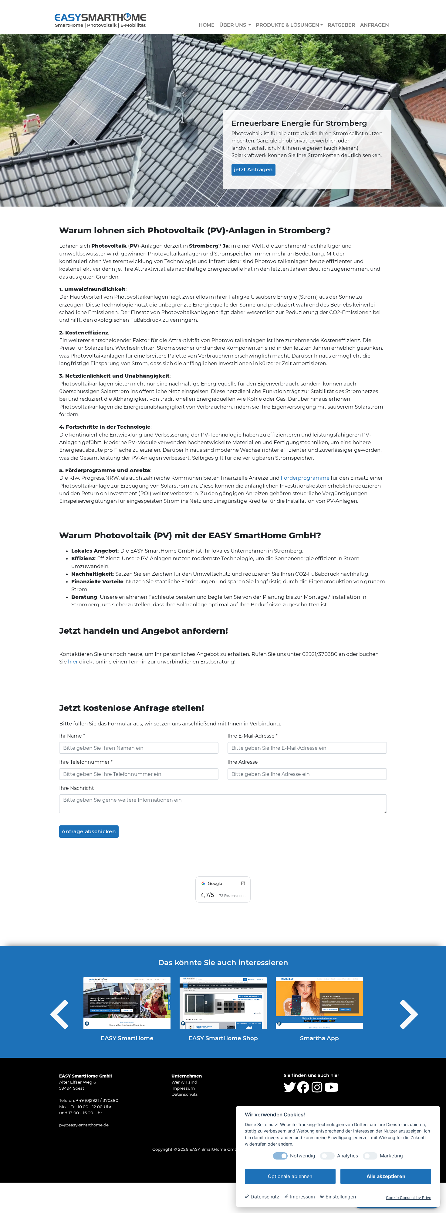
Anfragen (374, 25)
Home (207, 25)
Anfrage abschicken (89, 831)
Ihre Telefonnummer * (86, 762)
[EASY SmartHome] (127, 1003)
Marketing (391, 1156)
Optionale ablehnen (290, 1176)
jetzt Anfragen (253, 169)
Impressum (183, 1088)
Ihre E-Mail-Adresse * (253, 736)
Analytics (347, 1156)
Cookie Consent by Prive (408, 1197)
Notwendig (302, 1156)
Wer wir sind (184, 1082)
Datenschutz (184, 1094)
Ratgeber (341, 25)
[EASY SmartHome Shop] (223, 1003)
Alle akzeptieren (386, 1176)
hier (73, 662)
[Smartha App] (319, 1003)
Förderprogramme (305, 478)
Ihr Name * (72, 736)
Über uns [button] (233, 25)
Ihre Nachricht (76, 788)
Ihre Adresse (243, 762)
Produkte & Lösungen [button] (287, 25)
